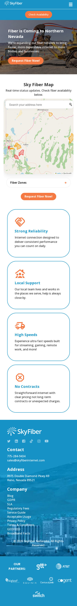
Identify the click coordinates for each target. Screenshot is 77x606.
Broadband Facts (18, 533)
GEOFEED (13, 529)
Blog (10, 496)
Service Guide (16, 512)
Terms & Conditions (20, 525)
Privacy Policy (16, 521)
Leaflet (58, 173)
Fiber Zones (18, 183)
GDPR (11, 500)
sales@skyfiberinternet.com (26, 460)
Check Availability (39, 14)
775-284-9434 (16, 456)
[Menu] (70, 4)
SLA (9, 504)
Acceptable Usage (19, 517)
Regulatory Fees (18, 508)
